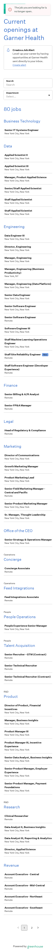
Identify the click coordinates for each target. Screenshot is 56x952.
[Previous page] (18, 928)
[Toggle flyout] (49, 95)
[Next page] (38, 928)
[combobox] (6, 96)
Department (12, 93)
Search (10, 81)
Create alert (19, 65)
